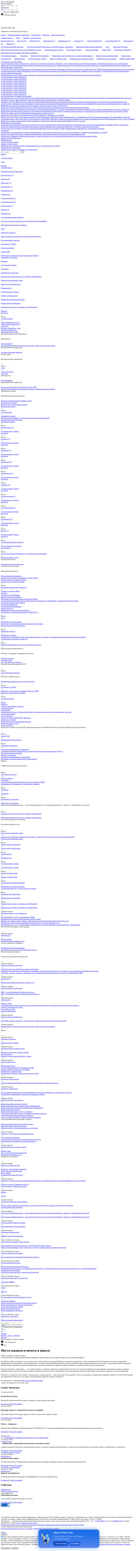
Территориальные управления (17, 1525)
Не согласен (6, 1548)
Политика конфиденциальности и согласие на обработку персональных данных (30, 1529)
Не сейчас (75, 1543)
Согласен (15, 1548)
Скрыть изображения (11, 12)
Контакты (71, 1525)
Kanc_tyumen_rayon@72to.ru (27, 1523)
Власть (3, 1525)
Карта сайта (79, 1525)
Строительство (6, 1441)
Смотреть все (6, 1436)
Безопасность (6, 1456)
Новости (4, 1337)
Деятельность (34, 1525)
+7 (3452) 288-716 (100, 1521)
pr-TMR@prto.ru (118, 1521)
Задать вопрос (61, 1543)
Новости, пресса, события (10, 1335)
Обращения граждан (53, 1525)
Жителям (64, 1525)
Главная (4, 1334)
